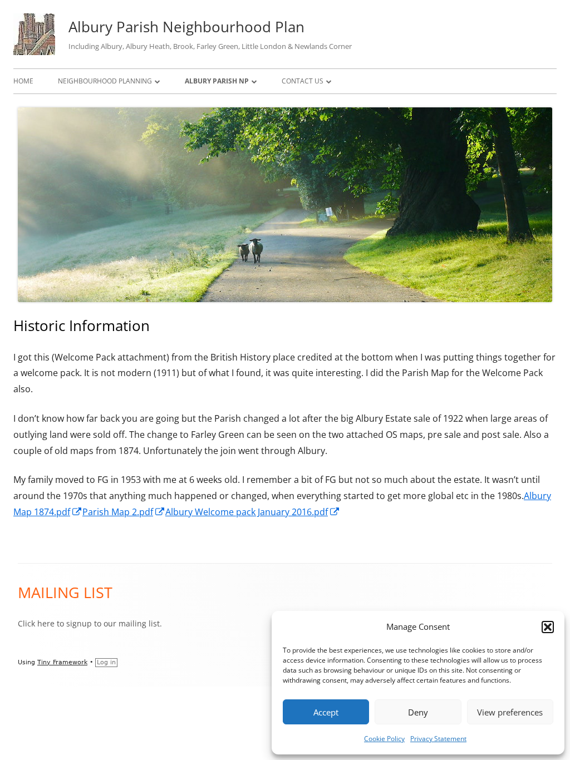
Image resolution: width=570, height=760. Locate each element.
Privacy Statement (438, 738)
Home (23, 81)
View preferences (510, 712)
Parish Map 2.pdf (123, 512)
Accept (325, 712)
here (46, 623)
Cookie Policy (384, 738)
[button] (547, 627)
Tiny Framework (62, 662)
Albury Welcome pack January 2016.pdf (252, 512)
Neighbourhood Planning (105, 81)
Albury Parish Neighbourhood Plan (186, 27)
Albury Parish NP (217, 81)
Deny (418, 712)
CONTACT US (302, 81)
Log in (106, 662)
